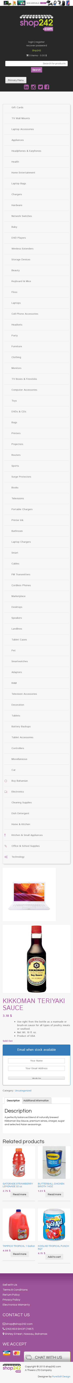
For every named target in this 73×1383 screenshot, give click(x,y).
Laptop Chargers (21, 542)
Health (15, 162)
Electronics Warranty (16, 1304)
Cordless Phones (21, 585)
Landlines (17, 629)
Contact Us (16, 1315)
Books (15, 487)
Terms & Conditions (15, 1289)
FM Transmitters (21, 574)
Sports (15, 466)
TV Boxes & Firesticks (24, 379)
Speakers (17, 618)
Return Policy (11, 1294)
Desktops (17, 607)
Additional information (36, 1100)
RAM (14, 683)
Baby (14, 227)
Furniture (17, 346)
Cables (15, 563)
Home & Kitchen (21, 824)
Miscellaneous (19, 759)
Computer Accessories (24, 390)
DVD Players (19, 238)
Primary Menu (16, 80)
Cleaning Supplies (22, 802)
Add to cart (54, 1257)
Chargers (17, 194)
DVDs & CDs (19, 411)
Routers (16, 455)
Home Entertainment (23, 172)
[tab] (13, 1100)
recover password (36, 45)
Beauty (16, 270)
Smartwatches (20, 661)
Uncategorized (23, 1090)
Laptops (16, 303)
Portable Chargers (22, 509)
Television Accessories (24, 694)
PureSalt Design (61, 1376)
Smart (15, 553)
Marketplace (19, 596)
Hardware (17, 205)
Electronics (18, 792)
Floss (14, 292)
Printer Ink (17, 520)
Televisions (18, 498)
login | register (36, 42)
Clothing (16, 357)
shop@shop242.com (19, 1323)
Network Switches (22, 216)
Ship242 (36, 50)
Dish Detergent (20, 813)
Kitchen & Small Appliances (27, 835)
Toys (14, 401)
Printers (16, 433)
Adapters (17, 672)
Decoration (18, 705)
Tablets (16, 715)
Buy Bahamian (20, 781)
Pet (14, 650)
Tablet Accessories (22, 737)
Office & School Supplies (26, 846)
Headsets (17, 325)
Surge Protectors (21, 477)
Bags (14, 422)
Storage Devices (21, 259)
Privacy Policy (11, 1299)
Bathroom (17, 531)
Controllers (18, 748)
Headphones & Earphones (26, 151)
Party (15, 335)
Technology (18, 857)
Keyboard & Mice (21, 281)
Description (13, 1100)
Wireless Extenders (22, 248)
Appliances (18, 140)
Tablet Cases (19, 639)
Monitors (16, 368)
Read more (19, 1194)
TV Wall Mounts (21, 118)
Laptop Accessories (23, 129)
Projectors (17, 444)
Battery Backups (21, 726)
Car (14, 770)
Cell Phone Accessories (25, 314)
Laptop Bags (19, 183)
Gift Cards (17, 107)
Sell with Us (10, 1284)
